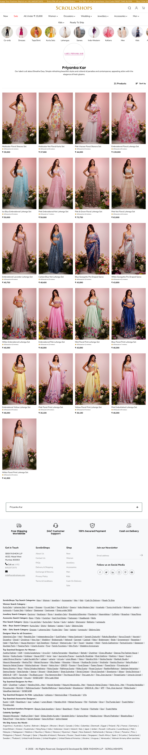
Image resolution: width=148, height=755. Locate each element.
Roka (94, 639)
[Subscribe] (141, 555)
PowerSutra (110, 665)
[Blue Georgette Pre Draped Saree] (92, 248)
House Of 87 (39, 656)
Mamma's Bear (61, 694)
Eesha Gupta (16, 656)
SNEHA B (7, 674)
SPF (15, 674)
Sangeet (77, 639)
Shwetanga (111, 671)
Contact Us (40, 558)
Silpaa (121, 671)
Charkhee (93, 652)
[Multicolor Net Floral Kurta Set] (56, 118)
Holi (20, 636)
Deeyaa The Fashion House (125, 652)
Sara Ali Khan (48, 718)
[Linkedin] (113, 572)
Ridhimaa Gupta (67, 668)
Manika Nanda (106, 659)
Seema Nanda (9, 671)
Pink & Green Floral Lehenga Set (88, 212)
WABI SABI (38, 677)
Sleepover (138, 642)
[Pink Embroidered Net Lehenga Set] (56, 183)
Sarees (30, 607)
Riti (85, 701)
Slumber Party (9, 645)
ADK (20, 652)
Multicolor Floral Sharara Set (14, 146)
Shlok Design (53, 671)
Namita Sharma (117, 662)
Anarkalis (100, 607)
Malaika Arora (96, 715)
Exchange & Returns (44, 571)
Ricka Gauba (52, 668)
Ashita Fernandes (59, 652)
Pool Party (14, 642)
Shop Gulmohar (67, 671)
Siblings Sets (77, 625)
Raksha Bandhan (109, 636)
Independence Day (45, 636)
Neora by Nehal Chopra (13, 665)
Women (52, 16)
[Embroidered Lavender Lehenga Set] (19, 248)
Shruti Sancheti (97, 671)
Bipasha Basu (127, 715)
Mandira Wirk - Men (36, 684)
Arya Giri (46, 652)
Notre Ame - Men (116, 684)
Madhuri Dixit (27, 715)
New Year (36, 639)
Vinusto (27, 677)
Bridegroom (104, 639)
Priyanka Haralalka (134, 684)
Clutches (46, 618)
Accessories (120, 16)
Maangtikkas (104, 614)
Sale (16, 16)
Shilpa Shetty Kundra (50, 715)
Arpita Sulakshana (32, 652)
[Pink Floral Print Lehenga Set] (56, 379)
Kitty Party (73, 645)
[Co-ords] (7, 32)
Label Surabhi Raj (31, 659)
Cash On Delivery (73, 581)
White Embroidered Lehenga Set (16, 342)
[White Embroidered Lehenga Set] (19, 314)
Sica (102, 708)
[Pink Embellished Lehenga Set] (128, 379)
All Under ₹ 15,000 (33, 16)
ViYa (85, 694)
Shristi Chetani (82, 671)
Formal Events (126, 642)
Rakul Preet (8, 718)
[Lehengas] (65, 32)
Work (97, 642)
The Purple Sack (113, 701)
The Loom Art (88, 674)
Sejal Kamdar (22, 671)
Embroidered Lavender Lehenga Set (17, 277)
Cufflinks (115, 614)
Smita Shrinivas (132, 671)
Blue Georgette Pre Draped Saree (89, 277)
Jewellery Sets (61, 614)
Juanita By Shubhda (84, 656)
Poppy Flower (97, 665)
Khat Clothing (101, 656)
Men (135, 16)
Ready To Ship (77, 22)
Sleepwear (38, 610)
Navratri (136, 636)
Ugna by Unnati (134, 674)
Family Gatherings (110, 642)
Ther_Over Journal (104, 674)
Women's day (66, 642)
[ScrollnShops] (74, 7)
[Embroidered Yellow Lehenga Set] (19, 379)
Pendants (92, 614)
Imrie (49, 656)
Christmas (25, 639)
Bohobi (84, 652)
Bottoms (127, 607)
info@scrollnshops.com (15, 575)
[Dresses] (21, 32)
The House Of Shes (71, 674)
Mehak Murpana (41, 662)
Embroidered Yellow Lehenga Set (16, 407)
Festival (54, 642)
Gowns (73, 607)
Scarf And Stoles (59, 618)
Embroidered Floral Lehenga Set (125, 146)
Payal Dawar (83, 665)
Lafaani (44, 659)
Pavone (72, 665)
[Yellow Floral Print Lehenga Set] (92, 379)
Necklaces (41, 614)
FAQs (38, 562)
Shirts (25, 622)
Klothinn (113, 656)
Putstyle (84, 708)
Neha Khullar (131, 662)
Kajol (37, 715)
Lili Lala (60, 659)
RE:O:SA (20, 688)
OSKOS (64, 665)
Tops (66, 629)
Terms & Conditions (44, 581)
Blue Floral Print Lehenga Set (123, 342)
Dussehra (7, 639)
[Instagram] (119, 572)
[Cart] (143, 8)
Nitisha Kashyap (32, 665)
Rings (50, 614)
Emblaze (28, 656)
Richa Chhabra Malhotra (34, 668)
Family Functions (59, 645)
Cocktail (86, 639)
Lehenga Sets (20, 607)
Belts (93, 618)
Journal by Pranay (66, 656)
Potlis (37, 618)
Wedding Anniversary (89, 645)
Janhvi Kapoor (62, 718)
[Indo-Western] (94, 32)
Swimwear (49, 610)
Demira (6, 656)
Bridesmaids (57, 639)
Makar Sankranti (75, 636)
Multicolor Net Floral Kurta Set (51, 146)
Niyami (44, 665)
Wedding (86, 16)
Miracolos (66, 662)
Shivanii (41, 671)
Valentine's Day (9, 636)
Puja (48, 645)
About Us (40, 553)
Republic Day (29, 636)
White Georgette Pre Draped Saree (126, 277)
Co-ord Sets (49, 607)
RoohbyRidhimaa (111, 668)
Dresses (38, 607)
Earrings (31, 614)
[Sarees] (79, 32)
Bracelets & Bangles (77, 614)
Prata (76, 708)
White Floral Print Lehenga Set (15, 472)
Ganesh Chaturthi (92, 636)
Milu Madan (55, 662)
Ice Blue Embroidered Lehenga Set (16, 212)
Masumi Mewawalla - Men (73, 684)
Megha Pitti (27, 662)
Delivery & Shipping (44, 567)
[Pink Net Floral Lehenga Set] (128, 183)
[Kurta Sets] (50, 32)
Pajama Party (23, 645)
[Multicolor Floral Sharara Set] (19, 118)
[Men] (123, 32)
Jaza (55, 656)
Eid (75, 642)
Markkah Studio (121, 659)
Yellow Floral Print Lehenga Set (88, 407)
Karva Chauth (125, 636)
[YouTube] (132, 572)
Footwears (72, 618)
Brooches (125, 614)
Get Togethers (43, 642)
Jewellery (102, 16)
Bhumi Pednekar (111, 715)
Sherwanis (80, 622)
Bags (31, 618)
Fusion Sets (18, 610)
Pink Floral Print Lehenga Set (51, 407)
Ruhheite (93, 701)
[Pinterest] (125, 572)
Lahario (52, 659)
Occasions (69, 16)
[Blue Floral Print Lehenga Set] (128, 314)
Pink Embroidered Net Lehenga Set (53, 212)
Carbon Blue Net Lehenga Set (51, 277)
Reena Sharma (9, 668)
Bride (113, 639)
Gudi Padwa (61, 636)
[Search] (129, 8)
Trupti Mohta (127, 701)
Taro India (23, 674)
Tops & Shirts (62, 607)
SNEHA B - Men (92, 688)
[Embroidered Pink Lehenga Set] (56, 314)
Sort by (142, 83)
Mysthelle (104, 662)
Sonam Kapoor (33, 718)
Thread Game (119, 674)
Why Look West (52, 677)
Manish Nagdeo (53, 684)
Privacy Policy (42, 576)
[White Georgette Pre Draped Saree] (128, 248)
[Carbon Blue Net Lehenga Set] (56, 248)
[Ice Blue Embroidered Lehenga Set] (19, 183)
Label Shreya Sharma (12, 659)
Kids (60, 22)
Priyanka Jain (122, 665)
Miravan (75, 662)
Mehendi (68, 639)
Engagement (123, 639)
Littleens (49, 694)
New (5, 16)
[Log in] (136, 8)
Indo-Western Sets (86, 607)
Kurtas (56, 622)
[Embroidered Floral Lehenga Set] (128, 118)
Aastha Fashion (9, 652)
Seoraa (33, 671)
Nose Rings (136, 614)
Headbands (84, 618)
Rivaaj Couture (95, 668)
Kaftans (28, 610)
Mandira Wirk (92, 659)
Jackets (136, 607)
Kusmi (128, 656)
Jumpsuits (7, 610)
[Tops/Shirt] (36, 32)
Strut (101, 701)
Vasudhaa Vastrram (11, 691)
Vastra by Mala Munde (12, 677)
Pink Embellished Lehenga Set (124, 407)
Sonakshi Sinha (68, 715)
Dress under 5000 (64, 610)
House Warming (28, 642)
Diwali (16, 639)
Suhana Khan (82, 715)
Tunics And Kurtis (114, 607)
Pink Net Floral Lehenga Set (123, 212)
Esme (58, 708)
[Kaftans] (108, 32)
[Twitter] (106, 572)
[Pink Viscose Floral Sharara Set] (92, 118)
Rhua (20, 668)
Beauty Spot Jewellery (44, 708)
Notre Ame (54, 665)
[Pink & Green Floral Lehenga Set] (92, 183)
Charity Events (37, 645)
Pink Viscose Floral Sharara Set (88, 146)
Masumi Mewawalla (11, 662)
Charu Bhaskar (105, 652)
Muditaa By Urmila (89, 662)
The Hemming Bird (53, 674)
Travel (81, 642)
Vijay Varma (20, 718)
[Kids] (137, 32)
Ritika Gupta (81, 668)
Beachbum (74, 652)
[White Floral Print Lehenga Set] (19, 444)
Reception (135, 639)
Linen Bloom (71, 659)
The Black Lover (36, 674)
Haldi (5, 642)
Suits (63, 622)
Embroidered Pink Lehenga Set (52, 342)
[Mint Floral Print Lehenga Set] (92, 314)
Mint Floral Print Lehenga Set (87, 342)
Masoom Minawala (11, 715)
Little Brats (38, 694)
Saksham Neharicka (129, 668)
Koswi (121, 656)
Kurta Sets (7, 607)
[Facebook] (100, 572)
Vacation (89, 642)
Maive (81, 659)
